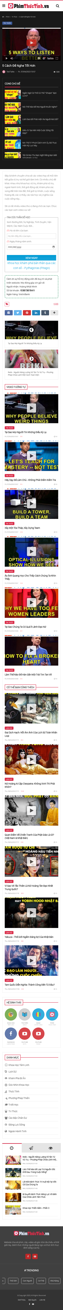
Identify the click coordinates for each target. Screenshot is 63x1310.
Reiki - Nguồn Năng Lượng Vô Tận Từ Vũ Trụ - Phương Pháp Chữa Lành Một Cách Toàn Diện (40, 1158)
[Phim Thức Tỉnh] (28, 5)
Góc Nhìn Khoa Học (19, 1084)
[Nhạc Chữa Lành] (38, 1017)
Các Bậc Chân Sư (18, 1117)
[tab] (12, 1148)
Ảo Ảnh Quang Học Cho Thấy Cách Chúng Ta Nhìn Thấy (30, 577)
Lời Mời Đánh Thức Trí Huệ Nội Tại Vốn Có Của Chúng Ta (39, 1183)
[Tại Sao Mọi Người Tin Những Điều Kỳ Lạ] (31, 408)
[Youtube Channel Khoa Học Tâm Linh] (24, 1036)
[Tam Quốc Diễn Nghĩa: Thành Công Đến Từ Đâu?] (31, 960)
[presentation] (12, 1148)
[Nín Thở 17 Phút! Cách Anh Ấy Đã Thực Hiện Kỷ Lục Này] (13, 144)
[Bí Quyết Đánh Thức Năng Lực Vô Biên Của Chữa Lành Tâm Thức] (13, 1197)
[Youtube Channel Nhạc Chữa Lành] (38, 1036)
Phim (8, 17)
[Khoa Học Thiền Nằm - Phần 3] (13, 1210)
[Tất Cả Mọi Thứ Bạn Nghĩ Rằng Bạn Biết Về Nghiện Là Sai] (13, 156)
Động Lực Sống (17, 1124)
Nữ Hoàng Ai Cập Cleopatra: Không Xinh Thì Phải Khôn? (30, 785)
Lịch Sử (9, 728)
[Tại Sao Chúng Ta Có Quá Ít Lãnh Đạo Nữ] (31, 602)
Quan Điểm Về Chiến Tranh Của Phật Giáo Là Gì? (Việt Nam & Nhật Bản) (29, 836)
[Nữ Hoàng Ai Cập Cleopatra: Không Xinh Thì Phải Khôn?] (31, 759)
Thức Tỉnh (14, 1091)
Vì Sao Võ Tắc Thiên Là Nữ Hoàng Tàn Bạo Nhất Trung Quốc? (29, 887)
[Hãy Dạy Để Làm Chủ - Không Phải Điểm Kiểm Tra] (31, 456)
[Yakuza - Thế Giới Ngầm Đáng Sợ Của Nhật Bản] (31, 913)
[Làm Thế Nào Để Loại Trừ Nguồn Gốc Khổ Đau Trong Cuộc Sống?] (13, 1172)
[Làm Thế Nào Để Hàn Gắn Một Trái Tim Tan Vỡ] (31, 650)
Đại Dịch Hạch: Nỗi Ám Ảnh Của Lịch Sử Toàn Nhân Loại (31, 734)
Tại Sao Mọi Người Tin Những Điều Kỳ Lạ (25, 432)
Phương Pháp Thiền (19, 1098)
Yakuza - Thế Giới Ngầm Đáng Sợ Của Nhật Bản (29, 936)
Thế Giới (9, 1281)
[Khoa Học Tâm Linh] (11, 1017)
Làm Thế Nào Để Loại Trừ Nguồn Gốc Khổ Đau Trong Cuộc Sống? (39, 1170)
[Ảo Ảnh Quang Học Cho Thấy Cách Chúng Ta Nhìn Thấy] (31, 551)
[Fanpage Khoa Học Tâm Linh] (11, 1036)
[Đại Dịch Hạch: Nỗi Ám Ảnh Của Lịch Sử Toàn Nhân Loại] (31, 708)
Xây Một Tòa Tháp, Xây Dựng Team (22, 527)
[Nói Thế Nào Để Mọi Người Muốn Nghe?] (13, 107)
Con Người (23, 1281)
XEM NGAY (32, 257)
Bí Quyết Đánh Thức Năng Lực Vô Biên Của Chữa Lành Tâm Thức (40, 1195)
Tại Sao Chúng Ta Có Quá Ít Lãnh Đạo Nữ (25, 626)
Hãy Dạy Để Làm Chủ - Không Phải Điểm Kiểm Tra (30, 479)
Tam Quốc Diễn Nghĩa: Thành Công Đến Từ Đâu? (30, 984)
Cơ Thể (37, 1281)
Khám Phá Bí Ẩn (17, 1078)
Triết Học (13, 1104)
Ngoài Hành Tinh (17, 1131)
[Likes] (29, 1304)
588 (57, 72)
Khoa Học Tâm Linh (19, 1065)
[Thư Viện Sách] (24, 1017)
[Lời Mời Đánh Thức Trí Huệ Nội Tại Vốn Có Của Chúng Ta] (13, 1185)
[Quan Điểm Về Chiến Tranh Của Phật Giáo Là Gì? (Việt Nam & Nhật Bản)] (31, 810)
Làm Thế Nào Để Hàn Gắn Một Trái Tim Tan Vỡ (28, 674)
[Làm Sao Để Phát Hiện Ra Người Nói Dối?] (13, 119)
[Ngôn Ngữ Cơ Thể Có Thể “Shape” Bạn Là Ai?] (13, 94)
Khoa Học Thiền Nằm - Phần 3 (36, 1208)
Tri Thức (14, 17)
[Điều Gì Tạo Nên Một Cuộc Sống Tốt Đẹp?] (13, 131)
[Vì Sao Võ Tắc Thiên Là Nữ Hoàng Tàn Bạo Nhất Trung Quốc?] (31, 861)
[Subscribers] (33, 1304)
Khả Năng (50, 1281)
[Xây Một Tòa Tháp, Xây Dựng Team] (31, 503)
